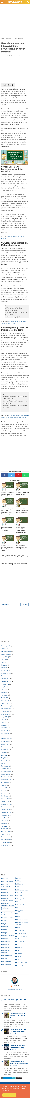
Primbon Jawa (21, 905)
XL (18, 959)
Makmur (5, 958)
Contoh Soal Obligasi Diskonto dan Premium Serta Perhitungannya (22, 510)
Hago (5, 933)
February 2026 (5, 646)
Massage (20, 884)
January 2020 (5, 834)
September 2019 (6, 845)
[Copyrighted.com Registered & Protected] (6, 1078)
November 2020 (6, 807)
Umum (19, 947)
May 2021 (4, 790)
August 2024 (5, 684)
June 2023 (4, 722)
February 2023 (5, 733)
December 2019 (6, 837)
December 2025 (6, 651)
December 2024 (6, 673)
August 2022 (5, 749)
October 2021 (5, 777)
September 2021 (6, 779)
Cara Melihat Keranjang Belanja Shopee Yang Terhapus (17, 1048)
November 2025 (6, 654)
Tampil (10, 85)
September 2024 (6, 681)
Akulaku (5, 889)
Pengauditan (21, 899)
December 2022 (6, 739)
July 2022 (4, 752)
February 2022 (5, 766)
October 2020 (5, 809)
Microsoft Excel (22, 887)
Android (5, 921)
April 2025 (4, 668)
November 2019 (6, 840)
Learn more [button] (6, 1090)
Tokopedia (20, 941)
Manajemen (7, 961)
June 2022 (4, 755)
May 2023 (4, 725)
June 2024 (4, 689)
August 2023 (5, 717)
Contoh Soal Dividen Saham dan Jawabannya (6, 529)
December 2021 (6, 771)
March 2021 (4, 796)
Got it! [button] (9, 1095)
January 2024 (5, 703)
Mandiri (19, 881)
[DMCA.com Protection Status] (17, 1078)
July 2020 (4, 818)
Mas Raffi (15, 2)
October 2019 (5, 842)
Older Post (24, 604)
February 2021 (5, 799)
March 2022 (4, 763)
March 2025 (4, 670)
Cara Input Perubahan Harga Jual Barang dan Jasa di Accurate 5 (19, 1064)
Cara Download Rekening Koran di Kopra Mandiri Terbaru (18, 1016)
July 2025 (4, 659)
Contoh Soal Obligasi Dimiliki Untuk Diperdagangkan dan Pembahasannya (7, 511)
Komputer (6, 947)
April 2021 (4, 793)
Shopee (19, 917)
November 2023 (6, 708)
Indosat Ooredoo (8, 935)
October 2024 (5, 679)
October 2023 (5, 711)
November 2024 (6, 676)
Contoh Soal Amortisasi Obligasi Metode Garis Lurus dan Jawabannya (7, 494)
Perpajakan (20, 902)
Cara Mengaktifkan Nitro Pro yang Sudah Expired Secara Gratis (18, 1032)
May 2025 (4, 665)
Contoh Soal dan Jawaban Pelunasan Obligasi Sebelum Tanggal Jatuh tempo (21, 530)
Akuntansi (6, 892)
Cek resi (5, 927)
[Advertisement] (15, 21)
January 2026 (5, 648)
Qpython (20, 911)
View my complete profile (15, 989)
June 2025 (4, 662)
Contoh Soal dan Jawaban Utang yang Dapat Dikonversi (21, 547)
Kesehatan (6, 941)
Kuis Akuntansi (7, 955)
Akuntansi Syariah (8, 918)
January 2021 (5, 801)
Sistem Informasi (22, 920)
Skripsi (19, 927)
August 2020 (5, 815)
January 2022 (5, 769)
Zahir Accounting (22, 962)
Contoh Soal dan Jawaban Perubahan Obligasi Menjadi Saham (6, 548)
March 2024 (4, 698)
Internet (5, 938)
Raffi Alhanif (16, 986)
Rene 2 (19, 914)
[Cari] (28, 2)
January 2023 (5, 736)
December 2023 (6, 706)
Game (5, 930)
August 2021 (5, 782)
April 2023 (4, 728)
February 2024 (5, 700)
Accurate (6, 878)
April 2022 (4, 760)
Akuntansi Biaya (8, 895)
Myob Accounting (22, 890)
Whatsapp (20, 953)
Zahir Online (21, 965)
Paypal (19, 893)
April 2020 (4, 826)
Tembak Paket (21, 933)
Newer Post (5, 604)
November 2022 (6, 741)
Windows (20, 956)
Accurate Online (8, 881)
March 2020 (4, 829)
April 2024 (4, 695)
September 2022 (6, 747)
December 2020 (6, 804)
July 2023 (4, 719)
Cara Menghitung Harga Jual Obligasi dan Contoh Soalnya (22, 494)
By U (4, 924)
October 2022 (5, 744)
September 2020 (6, 812)
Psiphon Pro (21, 908)
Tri (18, 944)
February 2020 (5, 831)
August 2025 (5, 657)
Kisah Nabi (6, 944)
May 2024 (4, 692)
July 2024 (4, 687)
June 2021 (4, 788)
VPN (18, 950)
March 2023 (4, 730)
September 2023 (6, 714)
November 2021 (6, 774)
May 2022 (4, 758)
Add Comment (17, 55)
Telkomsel (20, 930)
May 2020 (4, 823)
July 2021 (4, 785)
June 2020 (4, 820)
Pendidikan (20, 896)
